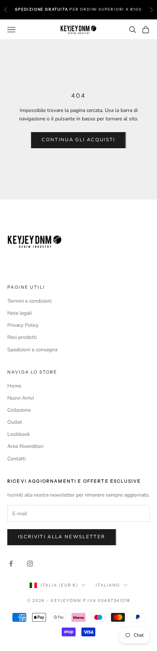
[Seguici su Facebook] (11, 563)
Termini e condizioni (29, 301)
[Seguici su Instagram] (30, 563)
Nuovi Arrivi (20, 397)
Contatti (16, 458)
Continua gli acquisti (78, 139)
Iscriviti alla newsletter (62, 537)
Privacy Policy (22, 325)
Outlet (14, 422)
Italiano (108, 585)
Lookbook (18, 434)
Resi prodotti (22, 337)
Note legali (19, 313)
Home (14, 385)
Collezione (19, 410)
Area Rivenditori (25, 446)
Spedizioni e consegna (32, 349)
